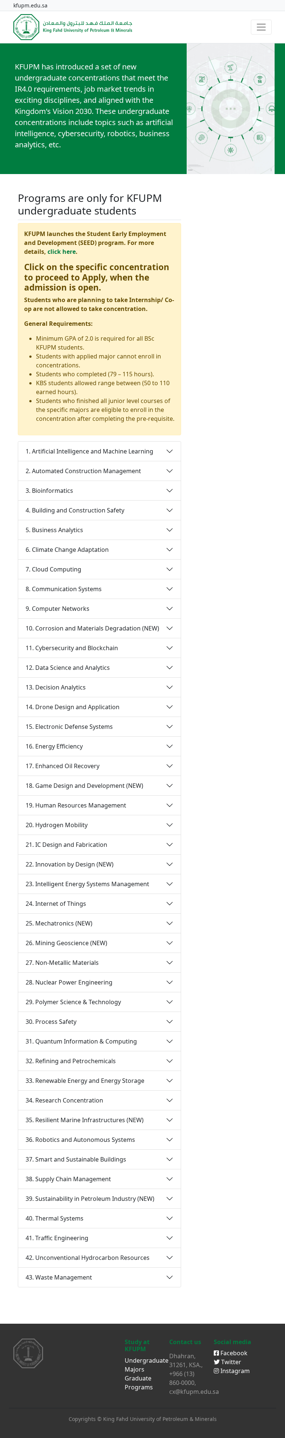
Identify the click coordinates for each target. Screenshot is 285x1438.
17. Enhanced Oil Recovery (62, 766)
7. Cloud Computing (53, 569)
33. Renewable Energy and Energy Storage (85, 1081)
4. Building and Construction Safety (75, 510)
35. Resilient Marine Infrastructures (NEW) (85, 1120)
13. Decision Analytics (56, 687)
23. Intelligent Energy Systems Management (87, 884)
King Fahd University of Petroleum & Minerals (160, 1418)
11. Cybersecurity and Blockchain (72, 648)
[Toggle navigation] (261, 27)
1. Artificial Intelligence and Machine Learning (89, 451)
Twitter (230, 1362)
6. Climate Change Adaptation (67, 550)
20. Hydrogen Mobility (57, 825)
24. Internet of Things (56, 904)
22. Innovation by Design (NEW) (70, 864)
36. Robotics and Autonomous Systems (80, 1140)
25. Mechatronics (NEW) (59, 923)
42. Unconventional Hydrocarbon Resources (88, 1258)
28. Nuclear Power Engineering (69, 982)
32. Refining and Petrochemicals (71, 1061)
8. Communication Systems (64, 589)
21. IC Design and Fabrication (66, 845)
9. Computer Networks (57, 609)
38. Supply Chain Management (68, 1179)
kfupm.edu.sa (30, 5)
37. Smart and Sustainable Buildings (76, 1159)
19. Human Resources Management (76, 805)
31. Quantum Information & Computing (81, 1041)
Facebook (233, 1353)
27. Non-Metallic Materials (62, 963)
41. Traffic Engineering (57, 1238)
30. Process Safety (51, 1022)
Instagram (234, 1371)
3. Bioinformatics (49, 491)
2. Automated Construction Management (83, 471)
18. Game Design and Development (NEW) (84, 786)
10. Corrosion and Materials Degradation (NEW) (92, 628)
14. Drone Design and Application (72, 707)
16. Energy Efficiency (54, 746)
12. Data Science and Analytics (68, 668)
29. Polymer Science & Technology (73, 1002)
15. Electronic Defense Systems (69, 727)
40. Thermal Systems (54, 1218)
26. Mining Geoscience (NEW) (66, 943)
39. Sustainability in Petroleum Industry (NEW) (90, 1199)
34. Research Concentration (64, 1100)
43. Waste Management (59, 1277)
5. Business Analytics (54, 530)
